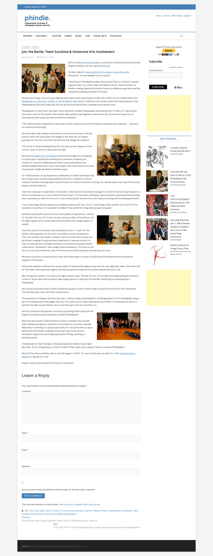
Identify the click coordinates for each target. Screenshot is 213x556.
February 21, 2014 (46, 57)
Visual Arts (99, 36)
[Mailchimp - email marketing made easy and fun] (178, 89)
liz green (88, 510)
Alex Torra (30, 510)
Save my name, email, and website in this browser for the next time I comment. (58, 489)
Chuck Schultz (177, 154)
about (158, 15)
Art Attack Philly (92, 62)
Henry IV (49, 510)
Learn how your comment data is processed (79, 504)
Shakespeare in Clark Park (34, 101)
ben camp (40, 510)
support (187, 15)
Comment (26, 391)
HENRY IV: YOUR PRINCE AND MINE (65, 101)
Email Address (156, 70)
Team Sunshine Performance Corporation (104, 72)
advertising (176, 15)
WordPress (57, 546)
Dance (68, 36)
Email (25, 450)
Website (26, 466)
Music (78, 36)
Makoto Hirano (100, 510)
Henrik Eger (177, 240)
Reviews (27, 36)
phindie (25, 546)
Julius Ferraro (29, 57)
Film (87, 36)
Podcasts (116, 36)
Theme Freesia (46, 546)
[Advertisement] (168, 113)
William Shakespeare (66, 514)
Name (25, 433)
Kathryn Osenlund (179, 212)
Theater (56, 36)
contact (166, 15)
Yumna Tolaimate (179, 185)
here (108, 65)
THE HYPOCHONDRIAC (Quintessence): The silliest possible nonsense (180, 203)
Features (41, 36)
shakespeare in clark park (120, 510)
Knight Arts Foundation (45, 156)
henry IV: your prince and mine (68, 510)
